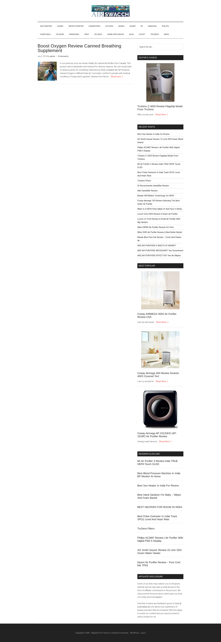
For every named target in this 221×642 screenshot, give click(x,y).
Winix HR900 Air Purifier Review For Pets (155, 227)
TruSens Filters (144, 180)
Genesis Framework (120, 633)
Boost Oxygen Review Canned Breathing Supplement (79, 48)
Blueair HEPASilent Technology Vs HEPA (155, 195)
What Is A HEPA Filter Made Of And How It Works (159, 209)
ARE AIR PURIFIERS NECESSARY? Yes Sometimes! (160, 250)
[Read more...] (117, 76)
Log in (143, 633)
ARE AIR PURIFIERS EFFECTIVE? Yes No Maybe (159, 255)
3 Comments (63, 56)
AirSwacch (110, 11)
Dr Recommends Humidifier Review (153, 185)
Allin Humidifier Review (147, 190)
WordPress (134, 633)
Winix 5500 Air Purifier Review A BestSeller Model (159, 232)
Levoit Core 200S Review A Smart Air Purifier (157, 214)
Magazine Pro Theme (100, 633)
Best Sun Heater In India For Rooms (153, 134)
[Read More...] (162, 114)
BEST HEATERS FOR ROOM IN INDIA (159, 507)
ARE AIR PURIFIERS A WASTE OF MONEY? (156, 245)
